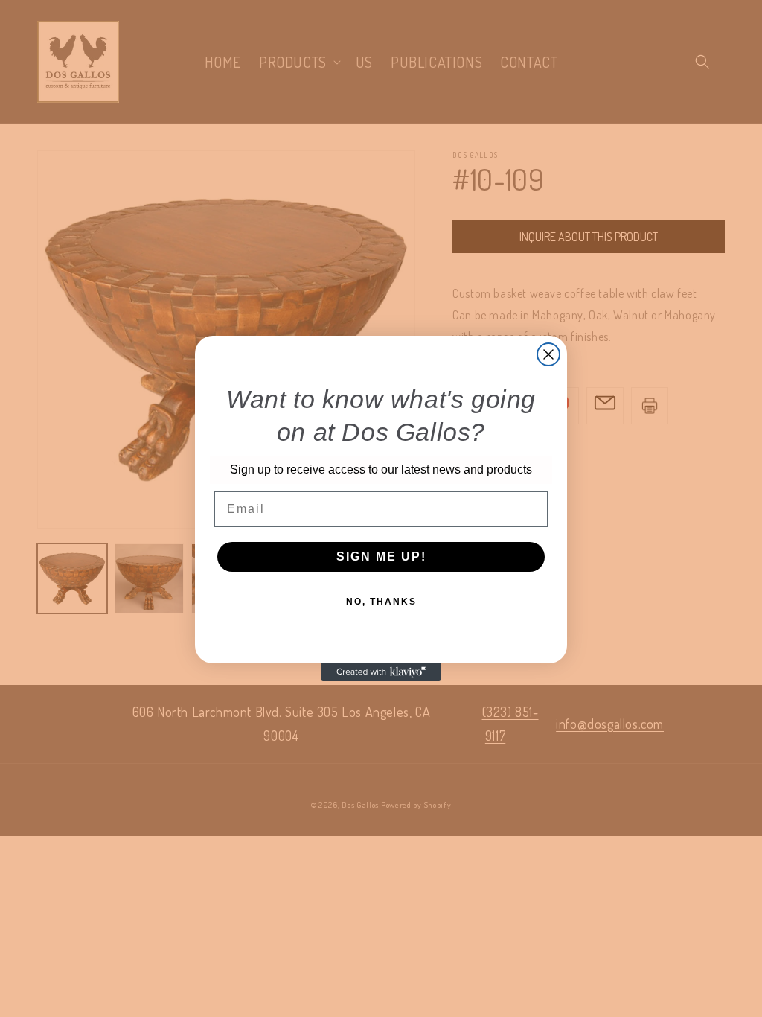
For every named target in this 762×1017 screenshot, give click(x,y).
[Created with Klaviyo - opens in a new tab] (381, 672)
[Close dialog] (548, 354)
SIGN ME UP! (381, 556)
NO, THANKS (381, 601)
